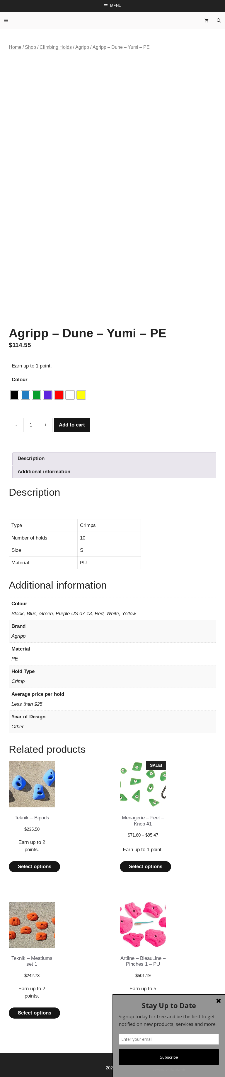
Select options (34, 866)
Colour (20, 379)
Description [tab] (31, 458)
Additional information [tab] (44, 471)
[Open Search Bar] (219, 20)
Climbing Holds (56, 47)
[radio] (14, 395)
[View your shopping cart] (206, 20)
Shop (30, 47)
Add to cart (72, 425)
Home (15, 47)
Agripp (82, 47)
